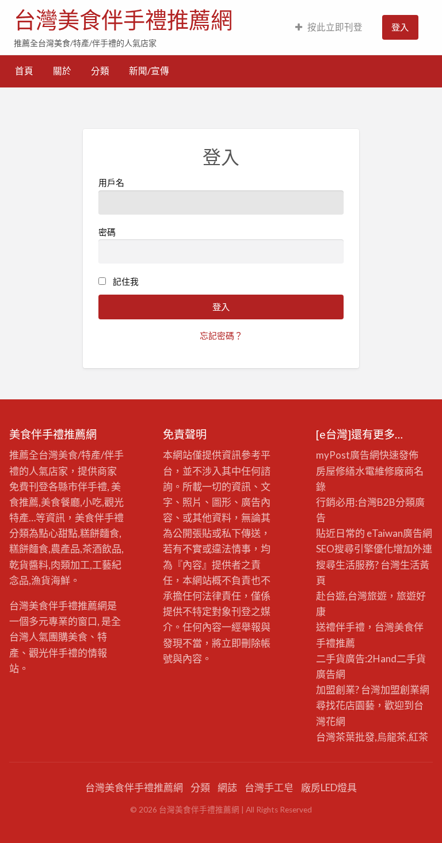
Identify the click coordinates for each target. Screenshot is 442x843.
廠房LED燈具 (329, 787)
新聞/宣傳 (149, 71)
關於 (62, 71)
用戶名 (111, 182)
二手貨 (411, 659)
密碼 (107, 232)
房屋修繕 (335, 471)
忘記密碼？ (221, 335)
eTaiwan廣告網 (399, 533)
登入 (400, 27)
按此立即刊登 (335, 27)
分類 (100, 71)
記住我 (126, 281)
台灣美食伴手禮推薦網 (123, 20)
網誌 (227, 787)
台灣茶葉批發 (345, 737)
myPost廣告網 (347, 455)
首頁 (24, 71)
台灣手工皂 (269, 787)
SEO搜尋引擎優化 (354, 549)
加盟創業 (400, 690)
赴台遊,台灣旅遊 (351, 596)
